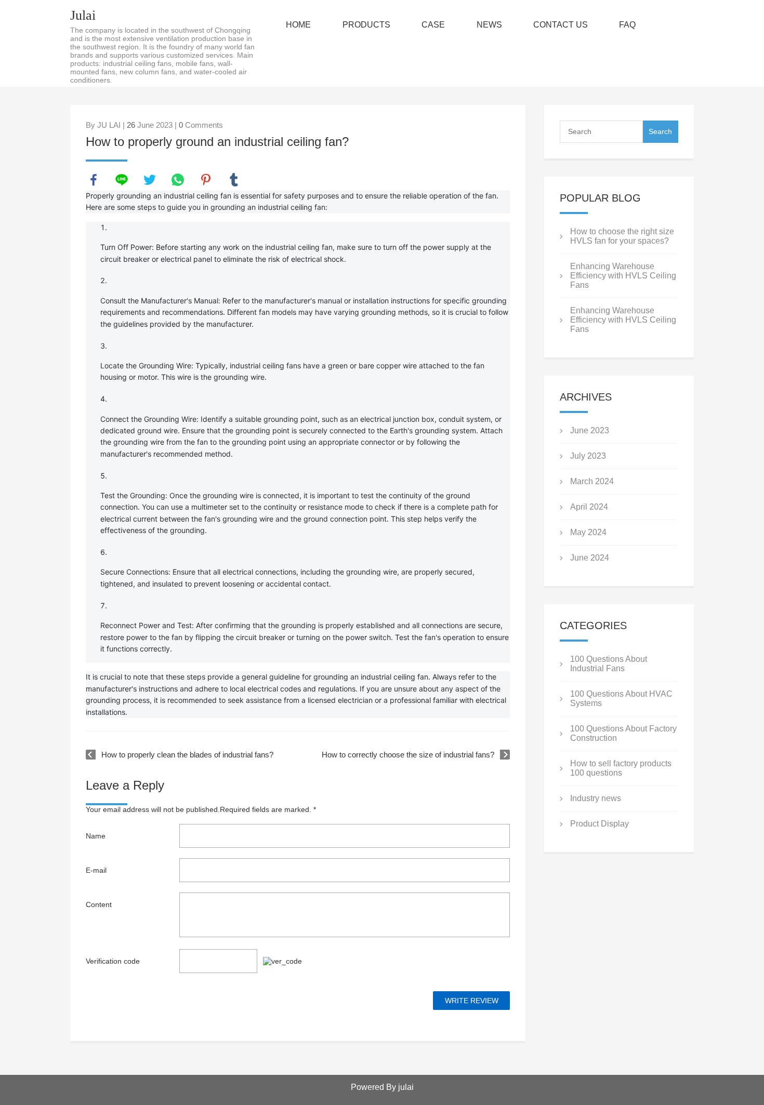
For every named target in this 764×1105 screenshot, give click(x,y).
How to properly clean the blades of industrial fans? (187, 754)
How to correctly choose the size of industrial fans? (408, 754)
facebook (93, 180)
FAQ (627, 24)
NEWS (489, 24)
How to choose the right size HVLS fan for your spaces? (622, 236)
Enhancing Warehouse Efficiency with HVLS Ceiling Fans (623, 275)
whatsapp (178, 180)
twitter (149, 180)
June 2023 (589, 430)
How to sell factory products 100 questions (620, 768)
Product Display (599, 823)
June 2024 (589, 557)
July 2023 (588, 455)
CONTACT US (560, 24)
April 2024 (589, 506)
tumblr (234, 180)
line (121, 180)
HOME (298, 24)
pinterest (206, 180)
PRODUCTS (366, 24)
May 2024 (588, 532)
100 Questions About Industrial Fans (608, 664)
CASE (433, 24)
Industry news (595, 798)
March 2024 (592, 481)
